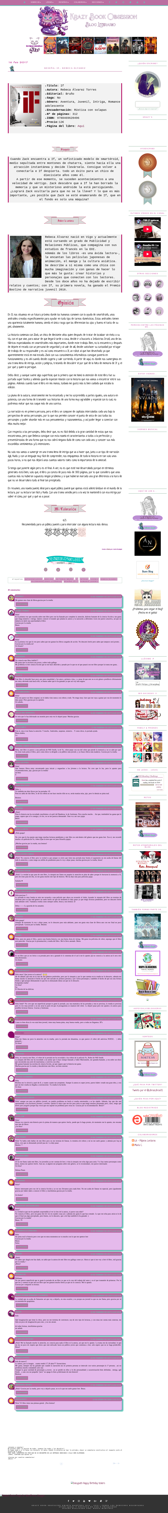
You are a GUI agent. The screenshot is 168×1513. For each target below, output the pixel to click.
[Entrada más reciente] (9, 1464)
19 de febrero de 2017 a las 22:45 (106, 1254)
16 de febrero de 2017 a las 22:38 (106, 657)
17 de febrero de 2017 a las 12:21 (106, 786)
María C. (138, 1145)
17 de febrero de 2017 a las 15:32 (106, 829)
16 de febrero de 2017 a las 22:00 (106, 636)
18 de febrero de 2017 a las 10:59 (106, 971)
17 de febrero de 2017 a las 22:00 (106, 917)
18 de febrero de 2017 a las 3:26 (106, 952)
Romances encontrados (27, 1206)
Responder (22, 604)
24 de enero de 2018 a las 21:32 (107, 1400)
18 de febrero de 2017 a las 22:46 (106, 1054)
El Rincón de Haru (24, 1339)
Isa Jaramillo (22, 970)
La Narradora (22, 692)
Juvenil (94, 579)
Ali (16, 1018)
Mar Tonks (20, 1137)
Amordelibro (21, 1156)
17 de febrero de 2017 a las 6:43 (106, 746)
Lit (16, 636)
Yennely (19, 596)
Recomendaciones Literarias (46, 581)
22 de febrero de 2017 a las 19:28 (106, 1312)
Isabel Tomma (22, 611)
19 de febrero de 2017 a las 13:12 (106, 1117)
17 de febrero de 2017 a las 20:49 (106, 892)
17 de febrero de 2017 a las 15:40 (106, 854)
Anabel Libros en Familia (27, 746)
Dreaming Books (23, 1385)
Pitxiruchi (20, 1274)
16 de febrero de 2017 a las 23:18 (106, 692)
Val (17, 952)
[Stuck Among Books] (148, 707)
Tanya (18, 1312)
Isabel (18, 935)
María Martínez (103, 1508)
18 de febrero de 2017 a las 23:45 (106, 1077)
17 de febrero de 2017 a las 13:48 (106, 809)
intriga (84, 579)
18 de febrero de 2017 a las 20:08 (106, 1019)
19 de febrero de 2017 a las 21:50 (106, 1206)
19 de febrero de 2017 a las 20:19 (106, 1181)
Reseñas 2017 (71, 581)
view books (160, 790)
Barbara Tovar (22, 871)
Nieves (18, 1254)
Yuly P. (18, 675)
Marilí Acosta (22, 1358)
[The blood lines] (148, 719)
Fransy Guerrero (24, 1077)
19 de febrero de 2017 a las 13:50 (106, 1137)
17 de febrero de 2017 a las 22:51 (106, 935)
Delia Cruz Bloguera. (26, 891)
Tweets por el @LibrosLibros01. (147, 1090)
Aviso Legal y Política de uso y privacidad (88, 1507)
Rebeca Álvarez (109, 579)
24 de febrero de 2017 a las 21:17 (106, 1358)
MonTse (19, 808)
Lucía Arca (20, 727)
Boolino (108, 549)
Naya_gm (19, 1116)
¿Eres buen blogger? (147, 580)
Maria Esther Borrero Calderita (31, 1295)
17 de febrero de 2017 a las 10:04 (106, 763)
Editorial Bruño (64, 579)
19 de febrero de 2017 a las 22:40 (106, 1231)
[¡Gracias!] (65, 564)
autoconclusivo (33, 579)
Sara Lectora (22, 762)
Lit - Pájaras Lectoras (145, 1141)
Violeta (19, 916)
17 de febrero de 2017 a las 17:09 (106, 871)
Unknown (20, 656)
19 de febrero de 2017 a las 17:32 (106, 1156)
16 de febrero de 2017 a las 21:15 (106, 597)
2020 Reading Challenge (148, 776)
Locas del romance (25, 713)
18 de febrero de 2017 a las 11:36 (106, 1000)
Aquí (81, 126)
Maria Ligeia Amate (24, 1097)
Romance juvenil (89, 581)
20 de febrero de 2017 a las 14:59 (106, 1275)
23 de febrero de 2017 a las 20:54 (106, 1339)
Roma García (21, 829)
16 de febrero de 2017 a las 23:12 (106, 676)
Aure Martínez (22, 1000)
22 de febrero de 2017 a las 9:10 (106, 1296)
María (144, 780)
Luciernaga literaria (26, 1231)
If (77, 579)
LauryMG (19, 1054)
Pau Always (21, 1399)
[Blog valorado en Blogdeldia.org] (147, 570)
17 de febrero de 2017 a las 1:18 (106, 727)
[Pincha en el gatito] (148, 605)
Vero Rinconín (22, 785)
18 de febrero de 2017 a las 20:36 (106, 1033)
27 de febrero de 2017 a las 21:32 (106, 1385)
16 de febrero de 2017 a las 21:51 (106, 611)
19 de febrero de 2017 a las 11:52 (106, 1098)
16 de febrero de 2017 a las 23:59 (106, 713)
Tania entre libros (24, 854)
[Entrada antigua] (116, 1464)
